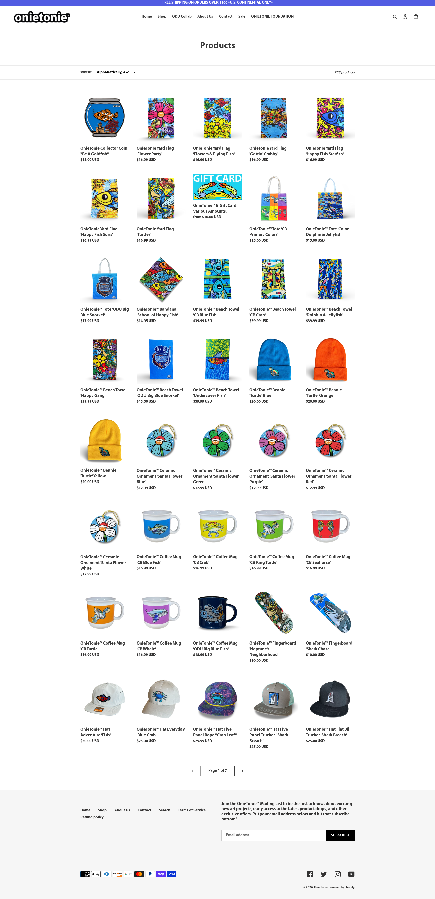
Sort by (86, 72)
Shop (102, 810)
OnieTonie (321, 887)
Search (164, 810)
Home (85, 810)
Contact (144, 810)
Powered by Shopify (342, 887)
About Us (122, 810)
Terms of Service (192, 810)
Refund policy (92, 817)
